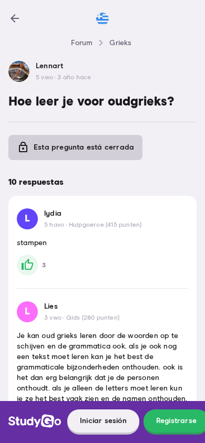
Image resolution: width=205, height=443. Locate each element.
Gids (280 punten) (92, 318)
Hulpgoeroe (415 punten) (105, 225)
